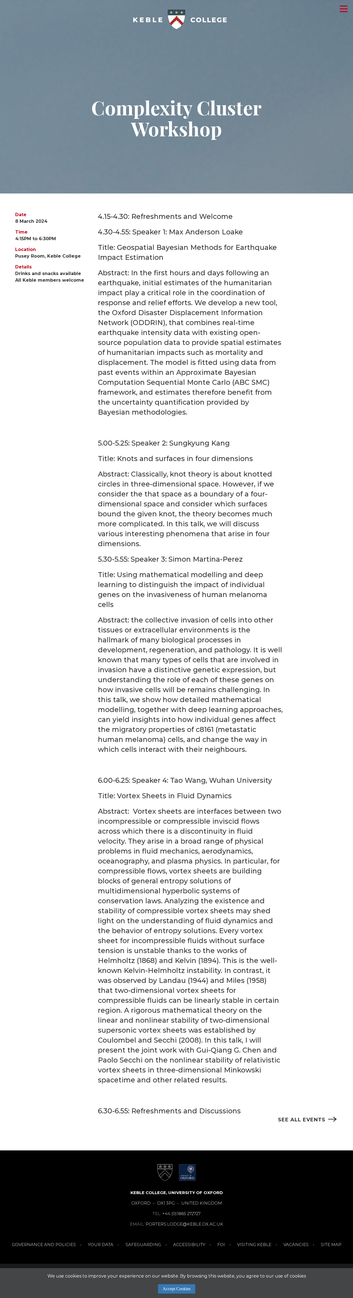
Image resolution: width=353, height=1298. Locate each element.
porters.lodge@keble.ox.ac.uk (184, 1224)
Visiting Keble (254, 1244)
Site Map (331, 1244)
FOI (221, 1244)
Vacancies (296, 1244)
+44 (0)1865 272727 (181, 1213)
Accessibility (189, 1244)
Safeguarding (143, 1244)
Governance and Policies (44, 1244)
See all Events (301, 1120)
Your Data (100, 1244)
